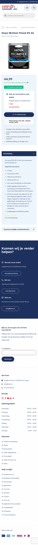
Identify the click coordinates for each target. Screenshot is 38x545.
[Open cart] (33, 7)
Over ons (7, 500)
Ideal (5, 463)
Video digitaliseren (10, 452)
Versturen (7, 359)
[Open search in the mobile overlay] (19, 15)
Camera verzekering (10, 441)
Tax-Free (7, 489)
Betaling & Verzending (11, 478)
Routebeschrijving (11, 273)
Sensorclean (8, 449)
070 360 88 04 (14, 107)
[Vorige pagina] (3, 27)
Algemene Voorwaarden (12, 504)
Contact (6, 496)
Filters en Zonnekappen (12, 27)
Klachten (7, 493)
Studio (6, 445)
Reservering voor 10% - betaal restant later (19, 121)
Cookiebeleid (8, 507)
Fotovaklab (8, 456)
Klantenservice (9, 474)
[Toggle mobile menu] (27, 7)
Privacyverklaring (9, 515)
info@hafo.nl (10, 308)
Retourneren (8, 482)
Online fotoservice (10, 460)
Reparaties (7, 485)
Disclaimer (7, 511)
